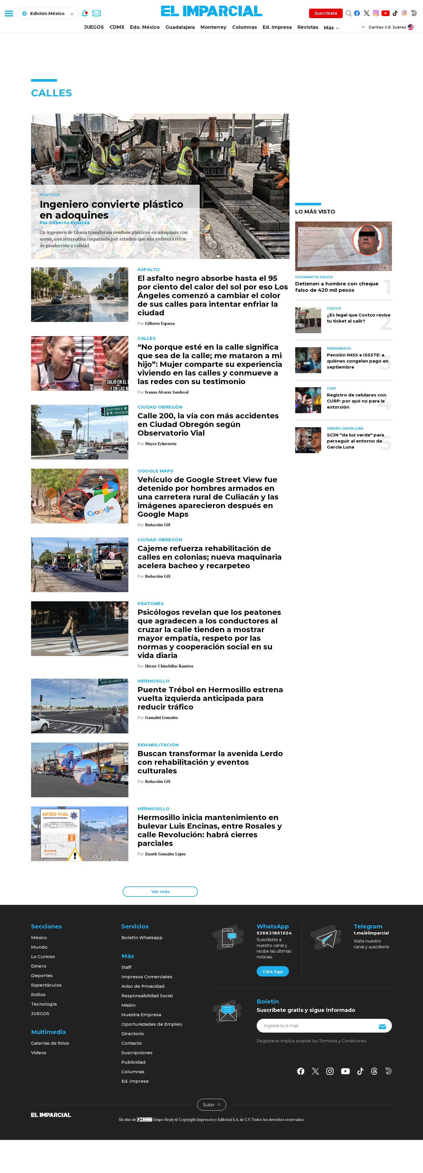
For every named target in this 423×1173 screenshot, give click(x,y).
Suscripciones (137, 1052)
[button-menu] (8, 13)
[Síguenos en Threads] (404, 12)
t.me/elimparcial (371, 933)
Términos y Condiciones (342, 1041)
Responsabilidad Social (147, 995)
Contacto (131, 1043)
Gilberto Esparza (69, 222)
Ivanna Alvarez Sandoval (166, 392)
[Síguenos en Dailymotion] (414, 12)
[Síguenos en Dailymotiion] (388, 1071)
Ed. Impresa (277, 27)
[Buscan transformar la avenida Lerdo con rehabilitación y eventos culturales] (79, 769)
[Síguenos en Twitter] (366, 12)
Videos (38, 1052)
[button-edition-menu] (363, 27)
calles (147, 338)
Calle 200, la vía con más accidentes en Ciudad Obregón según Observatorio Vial (208, 424)
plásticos (50, 195)
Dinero (38, 966)
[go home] (51, 1114)
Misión (128, 1005)
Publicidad (133, 1062)
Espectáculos (46, 985)
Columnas (244, 27)
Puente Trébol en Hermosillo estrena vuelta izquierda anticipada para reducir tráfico (210, 698)
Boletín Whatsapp (142, 937)
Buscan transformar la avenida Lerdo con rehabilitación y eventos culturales (210, 762)
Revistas (308, 27)
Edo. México (145, 27)
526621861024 (274, 933)
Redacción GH (157, 525)
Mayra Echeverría (160, 444)
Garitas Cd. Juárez (387, 27)
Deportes (42, 975)
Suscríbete (326, 13)
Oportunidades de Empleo (151, 1024)
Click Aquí (273, 971)
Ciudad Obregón (160, 407)
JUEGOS (94, 27)
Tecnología (44, 1004)
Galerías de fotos (50, 1043)
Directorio (132, 1033)
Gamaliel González (161, 718)
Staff (126, 967)
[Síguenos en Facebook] (357, 12)
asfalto (149, 269)
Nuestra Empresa (141, 1014)
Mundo (39, 947)
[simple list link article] (343, 249)
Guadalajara (180, 27)
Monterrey (213, 27)
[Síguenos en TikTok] (395, 12)
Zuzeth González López (166, 854)
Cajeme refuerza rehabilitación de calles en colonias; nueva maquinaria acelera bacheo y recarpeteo (210, 557)
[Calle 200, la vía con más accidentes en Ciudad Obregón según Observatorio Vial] (79, 431)
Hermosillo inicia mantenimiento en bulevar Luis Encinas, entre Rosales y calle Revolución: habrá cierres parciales (210, 830)
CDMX (117, 27)
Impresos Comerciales (146, 976)
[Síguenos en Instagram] (376, 12)
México (39, 937)
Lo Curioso (43, 956)
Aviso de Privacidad (143, 986)
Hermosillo (153, 681)
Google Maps (156, 471)
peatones (151, 603)
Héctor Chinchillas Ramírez (169, 666)
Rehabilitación (158, 745)
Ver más (160, 891)
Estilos (38, 994)
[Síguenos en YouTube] (385, 12)
